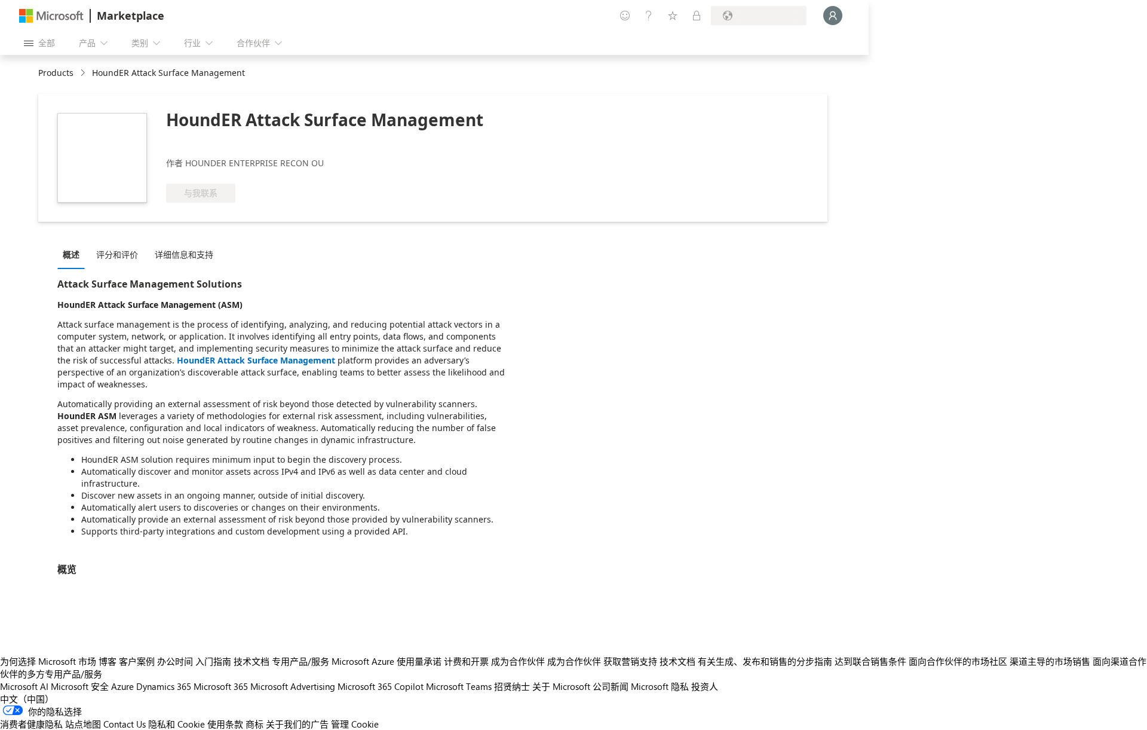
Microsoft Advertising (292, 686)
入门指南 (213, 661)
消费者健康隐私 (31, 724)
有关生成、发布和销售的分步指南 (765, 661)
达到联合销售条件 (870, 661)
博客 (107, 661)
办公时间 (175, 661)
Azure (122, 686)
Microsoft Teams (459, 686)
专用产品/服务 (300, 661)
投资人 (704, 686)
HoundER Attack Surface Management (256, 360)
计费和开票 (466, 661)
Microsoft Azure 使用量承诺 (386, 661)
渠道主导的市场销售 (1050, 661)
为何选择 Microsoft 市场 (48, 661)
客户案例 (137, 661)
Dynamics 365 (163, 686)
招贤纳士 (512, 686)
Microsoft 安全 (80, 686)
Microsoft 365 (221, 686)
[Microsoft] (51, 16)
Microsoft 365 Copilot (381, 686)
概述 (71, 254)
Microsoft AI (24, 686)
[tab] (74, 254)
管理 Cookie (355, 724)
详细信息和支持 (184, 254)
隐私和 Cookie (176, 724)
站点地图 (83, 724)
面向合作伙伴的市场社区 (958, 661)
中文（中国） (27, 699)
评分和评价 (117, 254)
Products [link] (55, 72)
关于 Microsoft (561, 686)
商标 (254, 724)
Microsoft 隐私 (660, 686)
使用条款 (225, 724)
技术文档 (251, 661)
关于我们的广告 (297, 724)
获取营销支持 (630, 661)
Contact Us (124, 724)
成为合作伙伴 (518, 661)
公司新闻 (610, 686)
